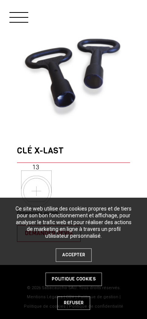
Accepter (73, 255)
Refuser (73, 303)
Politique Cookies (73, 279)
